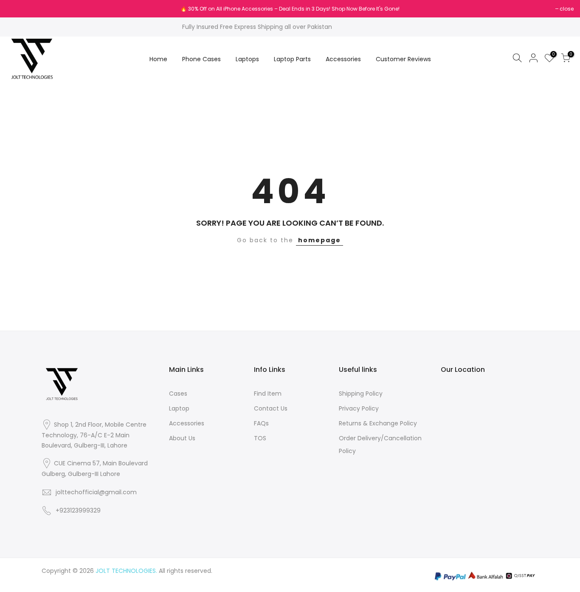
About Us (182, 438)
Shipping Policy (361, 393)
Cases (178, 393)
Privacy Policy (359, 408)
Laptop (179, 408)
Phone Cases (201, 59)
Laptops (247, 59)
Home (158, 59)
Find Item (268, 393)
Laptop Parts (292, 59)
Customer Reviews (403, 59)
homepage (319, 240)
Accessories (343, 59)
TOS (260, 438)
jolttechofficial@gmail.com (96, 492)
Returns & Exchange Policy (378, 423)
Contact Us (270, 408)
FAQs (261, 423)
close (18, 8)
